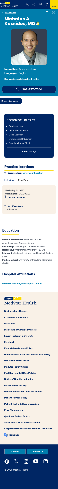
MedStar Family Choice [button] (16, 366)
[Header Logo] (10, 3)
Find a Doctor (10, 13)
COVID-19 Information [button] (16, 317)
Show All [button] (36, 151)
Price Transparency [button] (14, 410)
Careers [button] (15, 451)
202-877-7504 (32, 89)
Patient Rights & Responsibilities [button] (21, 404)
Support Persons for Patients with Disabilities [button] (28, 428)
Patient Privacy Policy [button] (15, 397)
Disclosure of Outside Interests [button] (20, 329)
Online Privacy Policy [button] (15, 385)
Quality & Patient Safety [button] (17, 416)
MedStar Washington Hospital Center (22, 283)
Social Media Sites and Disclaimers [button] (22, 422)
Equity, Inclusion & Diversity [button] (18, 336)
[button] (27, 4)
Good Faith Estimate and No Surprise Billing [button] (27, 354)
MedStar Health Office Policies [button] (20, 373)
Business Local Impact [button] (16, 311)
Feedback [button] (9, 342)
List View (9, 180)
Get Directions (15, 206)
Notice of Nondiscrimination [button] (19, 379)
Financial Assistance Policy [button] (18, 348)
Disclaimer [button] (9, 323)
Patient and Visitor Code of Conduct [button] (23, 391)
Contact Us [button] (37, 451)
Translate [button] (14, 434)
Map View (23, 180)
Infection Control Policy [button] (16, 360)
